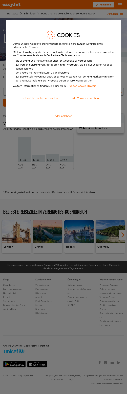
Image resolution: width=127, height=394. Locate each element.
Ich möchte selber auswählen (40, 98)
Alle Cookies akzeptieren (86, 98)
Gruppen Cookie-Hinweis (81, 85)
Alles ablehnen (63, 116)
